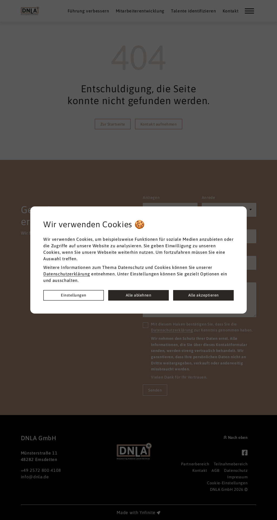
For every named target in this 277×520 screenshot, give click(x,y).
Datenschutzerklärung (66, 273)
